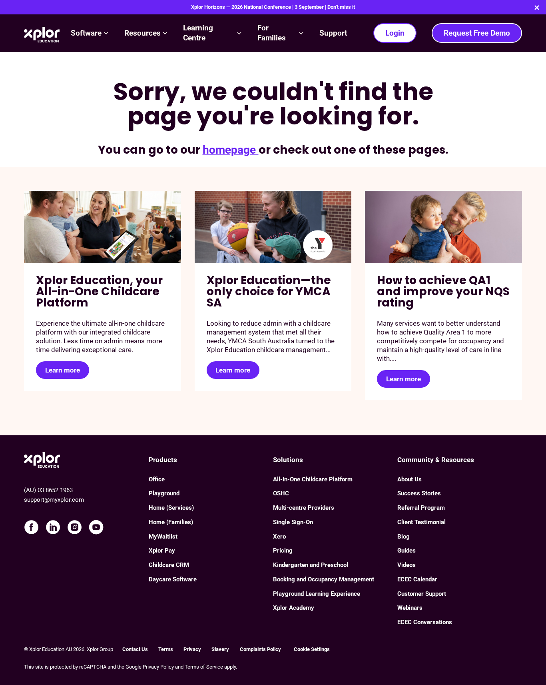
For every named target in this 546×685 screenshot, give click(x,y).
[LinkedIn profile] (53, 527)
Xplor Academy (293, 607)
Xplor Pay (162, 550)
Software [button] (86, 33)
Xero (279, 536)
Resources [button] (142, 33)
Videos (406, 565)
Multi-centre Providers (303, 507)
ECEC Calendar (417, 579)
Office (157, 479)
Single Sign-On (293, 522)
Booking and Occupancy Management (323, 579)
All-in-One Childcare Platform (313, 479)
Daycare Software (173, 579)
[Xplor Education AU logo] (42, 33)
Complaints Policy (261, 649)
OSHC (281, 493)
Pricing (283, 550)
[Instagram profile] (74, 527)
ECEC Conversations (424, 622)
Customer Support (421, 593)
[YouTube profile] (96, 527)
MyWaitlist (163, 536)
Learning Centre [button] (198, 33)
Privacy (192, 649)
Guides (406, 550)
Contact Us (135, 649)
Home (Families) (171, 522)
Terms (165, 649)
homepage (231, 149)
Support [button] (333, 33)
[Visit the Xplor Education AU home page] (86, 459)
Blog (403, 536)
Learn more (62, 370)
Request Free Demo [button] (477, 33)
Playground (164, 493)
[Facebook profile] (31, 527)
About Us (409, 479)
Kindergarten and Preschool (310, 565)
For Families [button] (271, 33)
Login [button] (395, 33)
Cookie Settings (312, 649)
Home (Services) (171, 507)
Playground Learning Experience (316, 593)
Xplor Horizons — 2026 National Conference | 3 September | (273, 7)
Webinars (409, 607)
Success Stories (419, 493)
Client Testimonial (421, 522)
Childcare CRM (169, 565)
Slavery (220, 649)
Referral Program (421, 507)
